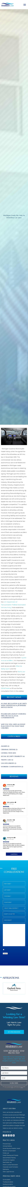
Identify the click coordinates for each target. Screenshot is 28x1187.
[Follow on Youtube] (14, 1135)
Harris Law (21, 672)
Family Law (6, 1153)
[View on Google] (4, 785)
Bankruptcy (6, 1169)
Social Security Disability (11, 756)
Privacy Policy (8, 1087)
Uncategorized (7, 763)
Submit (5, 953)
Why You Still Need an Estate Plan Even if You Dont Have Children (13, 726)
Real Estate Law (7, 1162)
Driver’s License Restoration (10, 1164)
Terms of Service (16, 1087)
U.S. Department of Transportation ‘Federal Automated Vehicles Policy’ (13, 604)
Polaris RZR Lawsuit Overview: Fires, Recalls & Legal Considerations (13, 716)
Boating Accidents (8, 1184)
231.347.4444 (5, 688)
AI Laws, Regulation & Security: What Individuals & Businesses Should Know (14, 705)
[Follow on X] (6, 1135)
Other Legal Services (8, 1171)
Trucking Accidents (8, 1182)
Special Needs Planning (9, 1157)
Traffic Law (6, 760)
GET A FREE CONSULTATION (14, 1032)
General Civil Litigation (9, 1160)
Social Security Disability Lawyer (11, 1148)
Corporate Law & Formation (10, 1167)
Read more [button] (6, 795)
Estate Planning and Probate (10, 1155)
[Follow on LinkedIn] (11, 1135)
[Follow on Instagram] (9, 1135)
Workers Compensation (11, 767)
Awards (4, 746)
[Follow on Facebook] (4, 1135)
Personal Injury (7, 1144)
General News (6, 753)
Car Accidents (6, 1179)
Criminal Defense (8, 750)
